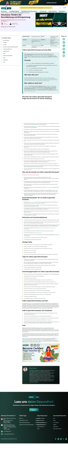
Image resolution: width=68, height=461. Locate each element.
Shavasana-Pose (28, 169)
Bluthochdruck (39, 232)
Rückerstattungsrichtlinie (24, 422)
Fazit (4, 62)
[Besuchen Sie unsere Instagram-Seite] (58, 439)
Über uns (21, 418)
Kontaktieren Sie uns (34, 410)
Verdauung (54, 190)
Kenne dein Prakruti (57, 428)
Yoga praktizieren (40, 426)
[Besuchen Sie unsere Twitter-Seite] (63, 439)
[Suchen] (60, 7)
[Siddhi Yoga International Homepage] (34, 396)
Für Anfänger (56, 422)
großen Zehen (31, 283)
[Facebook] (64, 39)
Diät (54, 418)
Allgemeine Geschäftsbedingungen (26, 424)
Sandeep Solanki (15, 24)
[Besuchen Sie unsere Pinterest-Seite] (66, 439)
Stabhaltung (35, 126)
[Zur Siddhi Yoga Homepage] (6, 7)
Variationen (5, 59)
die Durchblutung (48, 187)
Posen (38, 428)
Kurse (54, 420)
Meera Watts (6, 24)
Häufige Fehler (6, 51)
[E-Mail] (64, 56)
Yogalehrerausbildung (46, 78)
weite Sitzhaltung (42, 307)
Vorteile (4, 44)
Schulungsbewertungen (42, 422)
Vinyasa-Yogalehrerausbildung (37, 340)
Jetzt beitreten (47, 7)
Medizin (55, 424)
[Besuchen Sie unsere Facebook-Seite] (55, 439)
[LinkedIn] (64, 46)
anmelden (64, 7)
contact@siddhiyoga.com (8, 434)
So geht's (5, 42)
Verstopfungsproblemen (29, 213)
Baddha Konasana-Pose (51, 131)
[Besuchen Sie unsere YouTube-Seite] (61, 439)
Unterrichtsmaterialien (41, 424)
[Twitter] (64, 42)
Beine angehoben (49, 319)
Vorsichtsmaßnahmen (7, 49)
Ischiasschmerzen (42, 227)
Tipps (4, 53)
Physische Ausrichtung (7, 55)
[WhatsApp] (64, 52)
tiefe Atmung (30, 303)
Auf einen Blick (6, 40)
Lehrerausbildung (40, 420)
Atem (4, 57)
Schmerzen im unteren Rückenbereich (35, 202)
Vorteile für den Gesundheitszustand (10, 46)
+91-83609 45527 (7, 431)
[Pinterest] (64, 49)
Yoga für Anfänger (41, 418)
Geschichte (55, 426)
